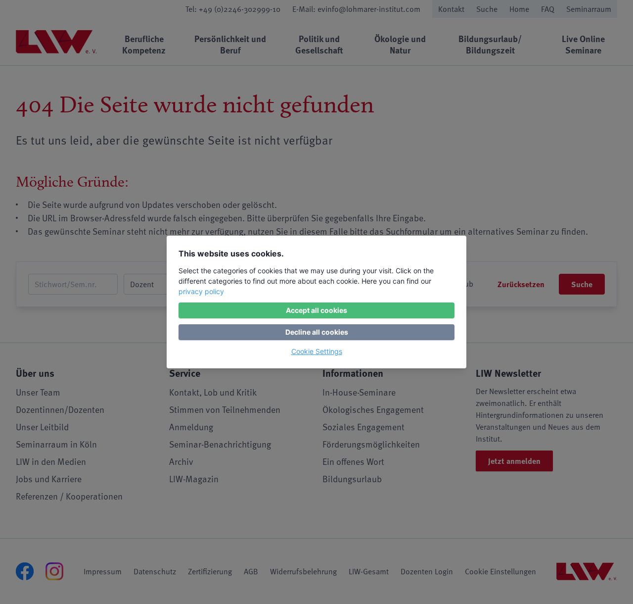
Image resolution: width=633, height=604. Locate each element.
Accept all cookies (316, 310)
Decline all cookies (316, 332)
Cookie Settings (316, 351)
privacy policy (201, 291)
